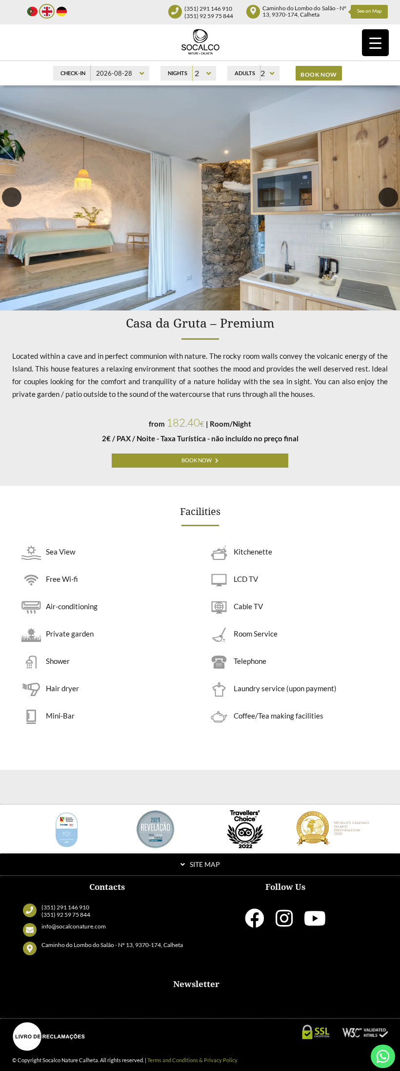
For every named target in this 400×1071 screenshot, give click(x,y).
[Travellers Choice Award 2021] (245, 827)
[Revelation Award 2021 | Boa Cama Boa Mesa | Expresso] (156, 827)
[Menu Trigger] (375, 42)
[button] (11, 197)
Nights (177, 73)
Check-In (72, 73)
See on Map (369, 11)
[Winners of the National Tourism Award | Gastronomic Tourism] (66, 827)
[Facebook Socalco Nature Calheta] (254, 922)
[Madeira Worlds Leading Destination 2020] (334, 827)
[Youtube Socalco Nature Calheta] (315, 922)
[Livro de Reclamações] (48, 1036)
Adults (245, 73)
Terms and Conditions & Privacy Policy (192, 1060)
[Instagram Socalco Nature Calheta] (284, 922)
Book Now (196, 460)
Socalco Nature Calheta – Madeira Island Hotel (200, 41)
